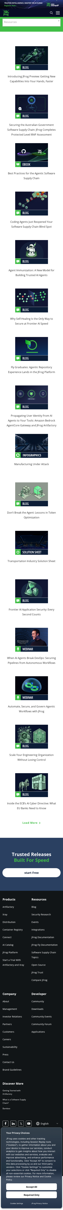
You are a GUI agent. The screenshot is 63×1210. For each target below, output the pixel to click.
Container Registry (13, 929)
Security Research (41, 914)
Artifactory (8, 906)
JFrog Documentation (43, 937)
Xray (5, 914)
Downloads (37, 1008)
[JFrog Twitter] (21, 1123)
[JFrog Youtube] (28, 1123)
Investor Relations (12, 1016)
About (6, 1001)
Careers (7, 1039)
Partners (7, 1024)
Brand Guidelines (12, 1069)
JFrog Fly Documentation (45, 944)
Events (35, 922)
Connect (7, 937)
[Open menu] (57, 12)
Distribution (9, 922)
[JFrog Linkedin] (13, 1123)
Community (38, 1001)
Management (10, 1008)
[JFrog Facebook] (5, 1123)
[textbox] (31, 21)
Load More (30, 823)
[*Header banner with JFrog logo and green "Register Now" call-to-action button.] (31, 4)
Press (5, 1054)
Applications (38, 1031)
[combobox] (31, 22)
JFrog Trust (37, 972)
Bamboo (6, 1108)
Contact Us (8, 1062)
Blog (34, 906)
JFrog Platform (10, 952)
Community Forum (42, 1024)
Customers (8, 1031)
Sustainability (10, 1046)
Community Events (42, 1016)
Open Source (39, 964)
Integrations (38, 929)
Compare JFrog (39, 980)
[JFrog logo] (7, 13)
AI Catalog (8, 944)
